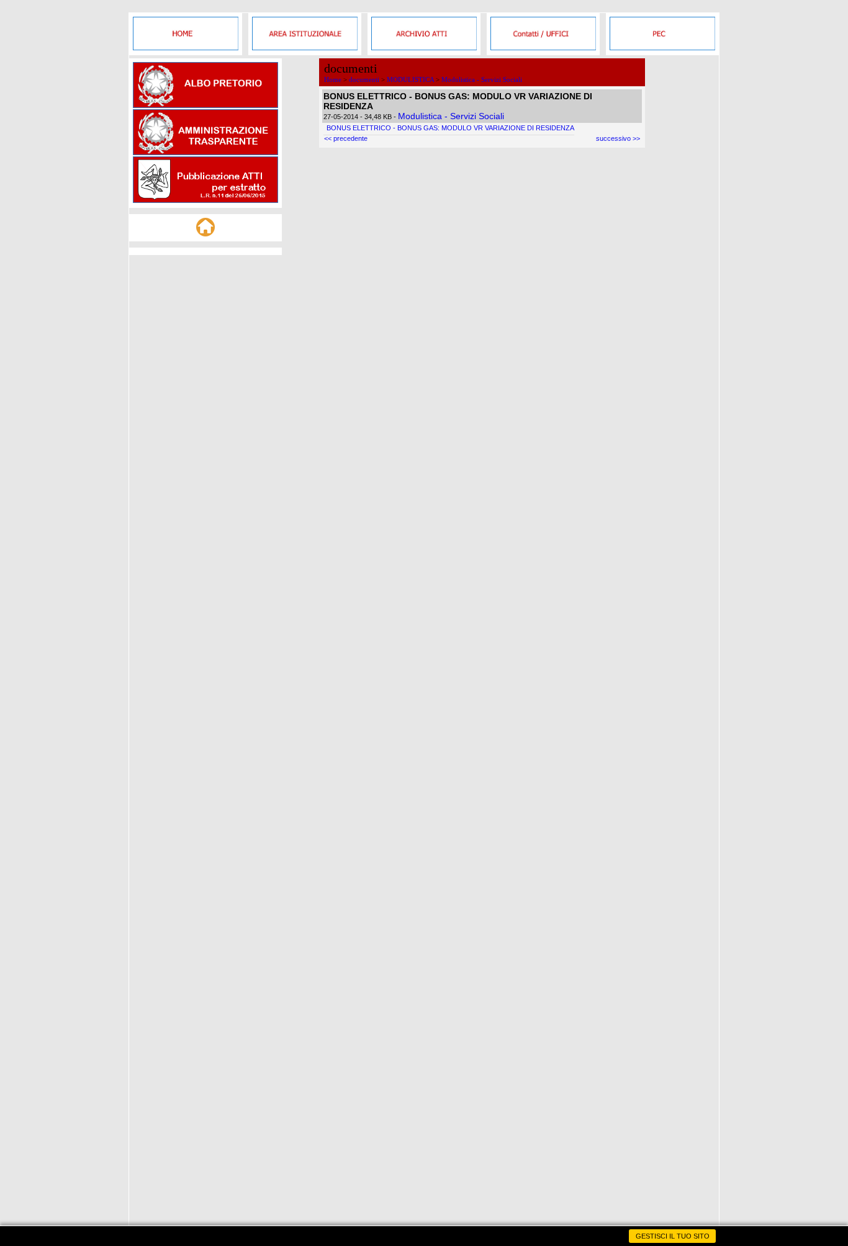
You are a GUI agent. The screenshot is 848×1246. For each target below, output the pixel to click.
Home (332, 79)
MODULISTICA (410, 79)
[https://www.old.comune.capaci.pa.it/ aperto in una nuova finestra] (185, 48)
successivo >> (618, 138)
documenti (364, 79)
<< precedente (346, 138)
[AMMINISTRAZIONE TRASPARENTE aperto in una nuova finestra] (205, 152)
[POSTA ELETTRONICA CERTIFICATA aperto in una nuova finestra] (662, 48)
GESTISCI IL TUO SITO (673, 1236)
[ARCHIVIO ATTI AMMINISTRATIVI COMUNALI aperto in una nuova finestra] (424, 48)
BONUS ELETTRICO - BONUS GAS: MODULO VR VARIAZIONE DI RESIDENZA (450, 128)
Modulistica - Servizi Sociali (481, 79)
